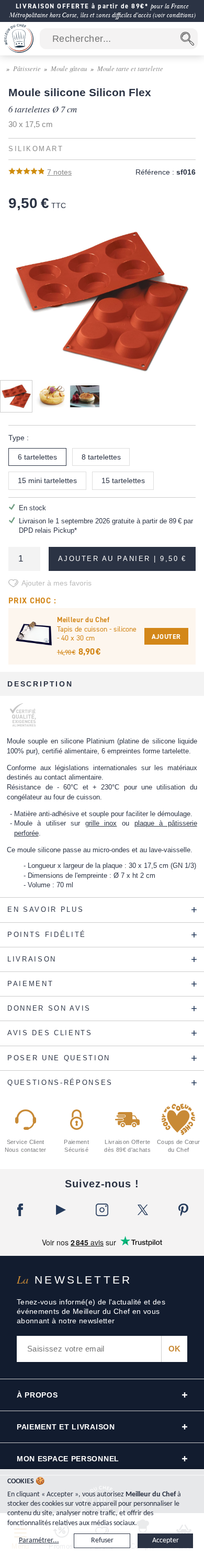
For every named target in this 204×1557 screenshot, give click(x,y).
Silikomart (35, 149)
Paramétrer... (39, 1540)
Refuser (102, 1540)
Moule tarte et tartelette (130, 68)
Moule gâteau (69, 68)
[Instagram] (102, 1210)
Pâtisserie (27, 68)
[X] (142, 1210)
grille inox (101, 823)
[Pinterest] (183, 1210)
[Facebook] (20, 1210)
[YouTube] (61, 1210)
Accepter (165, 1540)
